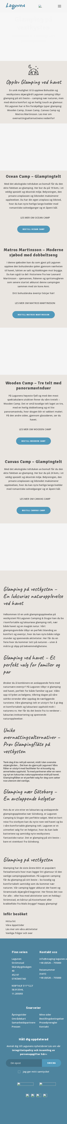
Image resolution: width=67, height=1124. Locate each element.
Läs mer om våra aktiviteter (22, 929)
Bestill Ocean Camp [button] (34, 229)
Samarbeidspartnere (23, 1022)
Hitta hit (11, 921)
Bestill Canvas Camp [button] (33, 510)
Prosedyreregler (48, 1022)
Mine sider (45, 1014)
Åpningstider (19, 1014)
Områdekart (19, 1018)
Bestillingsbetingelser (51, 1018)
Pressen (16, 1026)
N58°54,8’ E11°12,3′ (22, 985)
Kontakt (44, 1026)
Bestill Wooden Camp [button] (33, 441)
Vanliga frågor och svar (19, 933)
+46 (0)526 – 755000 (50, 962)
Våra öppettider (15, 925)
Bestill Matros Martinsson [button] (33, 315)
